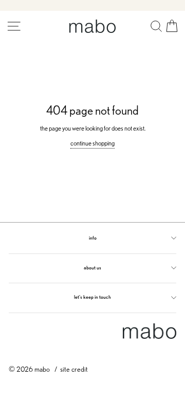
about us (92, 267)
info (93, 238)
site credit (74, 368)
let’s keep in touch (92, 297)
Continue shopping (92, 143)
